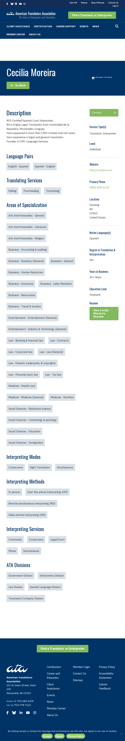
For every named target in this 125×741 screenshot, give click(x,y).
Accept (47, 736)
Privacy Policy (107, 667)
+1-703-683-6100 (23, 701)
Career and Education (53, 675)
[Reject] (121, 734)
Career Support (66, 26)
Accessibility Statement (106, 675)
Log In (115, 6)
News (95, 26)
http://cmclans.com (101, 170)
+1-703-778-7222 (20, 705)
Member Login (81, 667)
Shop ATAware (97, 2)
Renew (84, 2)
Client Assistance (18, 26)
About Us (35, 34)
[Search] (116, 26)
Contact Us (113, 2)
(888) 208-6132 (99, 187)
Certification (43, 26)
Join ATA (73, 2)
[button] (92, 15)
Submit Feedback (105, 686)
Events (84, 26)
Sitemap (78, 680)
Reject (59, 736)
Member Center (16, 34)
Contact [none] (96, 112)
